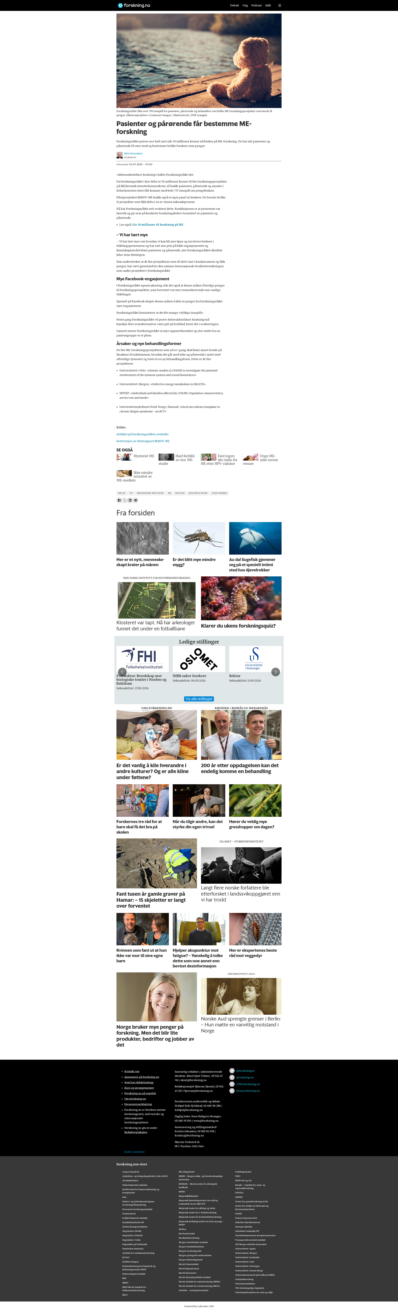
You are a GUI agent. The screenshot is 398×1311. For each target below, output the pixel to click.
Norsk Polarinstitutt (189, 1264)
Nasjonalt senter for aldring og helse (197, 1208)
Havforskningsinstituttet (134, 1226)
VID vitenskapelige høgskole (249, 1288)
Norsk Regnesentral (189, 1268)
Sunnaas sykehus (243, 1226)
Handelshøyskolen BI (133, 1222)
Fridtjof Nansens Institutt (135, 1218)
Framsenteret (129, 1213)
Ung (245, 5)
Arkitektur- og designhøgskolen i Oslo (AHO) (145, 1176)
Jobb (268, 5)
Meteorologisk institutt (134, 1274)
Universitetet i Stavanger (247, 1266)
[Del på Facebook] (119, 500)
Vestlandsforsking (244, 1279)
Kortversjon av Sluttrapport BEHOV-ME (142, 441)
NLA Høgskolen (187, 1171)
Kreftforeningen (130, 1261)
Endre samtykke (134, 1151)
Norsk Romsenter (188, 1273)
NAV (124, 1278)
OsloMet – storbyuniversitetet (193, 1290)
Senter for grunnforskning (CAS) (251, 1201)
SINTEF (239, 1197)
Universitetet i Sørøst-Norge (249, 1270)
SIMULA (239, 1192)
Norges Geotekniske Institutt (193, 1242)
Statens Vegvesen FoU (246, 1218)
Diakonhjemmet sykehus (134, 1185)
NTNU (182, 1191)
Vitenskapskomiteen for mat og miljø (254, 1292)
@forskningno (245, 1070)
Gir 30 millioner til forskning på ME (157, 224)
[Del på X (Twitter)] (124, 500)
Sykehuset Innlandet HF (247, 1231)
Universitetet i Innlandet (247, 1257)
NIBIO (125, 1282)
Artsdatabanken (130, 1180)
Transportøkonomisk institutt (250, 1240)
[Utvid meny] (280, 5)
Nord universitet (187, 1233)
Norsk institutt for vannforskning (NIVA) (199, 1286)
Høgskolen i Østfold (132, 1235)
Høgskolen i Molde (131, 1231)
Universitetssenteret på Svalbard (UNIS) (255, 1275)
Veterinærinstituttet (245, 1283)
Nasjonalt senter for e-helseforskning (198, 1212)
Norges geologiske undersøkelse (195, 1255)
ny (131, 493)
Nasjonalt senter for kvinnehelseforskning (200, 1217)
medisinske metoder (150, 493)
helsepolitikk (198, 493)
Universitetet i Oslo (244, 1261)
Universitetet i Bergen (246, 1253)
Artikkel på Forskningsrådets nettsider (142, 434)
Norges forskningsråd (190, 1251)
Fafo (124, 1197)
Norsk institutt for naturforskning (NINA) (199, 1281)
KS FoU (125, 1257)
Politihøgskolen (243, 1171)
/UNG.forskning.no (248, 1084)
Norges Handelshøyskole (191, 1246)
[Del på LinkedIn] (129, 500)
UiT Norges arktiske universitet (250, 1244)
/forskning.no (245, 1077)
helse (122, 493)
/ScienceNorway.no (248, 1090)
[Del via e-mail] (135, 500)
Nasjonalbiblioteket (188, 1196)
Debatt (234, 5)
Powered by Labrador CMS (199, 1306)
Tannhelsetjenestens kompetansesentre (255, 1235)
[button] (122, 672)
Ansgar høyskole (130, 1171)
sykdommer (219, 493)
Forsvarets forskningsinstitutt (137, 1209)
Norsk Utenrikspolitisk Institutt (195, 1277)
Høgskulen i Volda (131, 1240)
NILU (124, 1295)
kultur (180, 493)
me (169, 493)
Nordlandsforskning (189, 1238)
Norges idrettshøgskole (191, 1259)
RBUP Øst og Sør (243, 1180)
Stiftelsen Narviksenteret (247, 1222)
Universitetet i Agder (245, 1248)
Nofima (182, 1229)
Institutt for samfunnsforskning (138, 1253)
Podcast (256, 5)
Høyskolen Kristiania (132, 1248)
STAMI (238, 1213)
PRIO (237, 1176)
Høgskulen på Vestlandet (134, 1244)
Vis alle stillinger (199, 699)
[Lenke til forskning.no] (169, 4)
